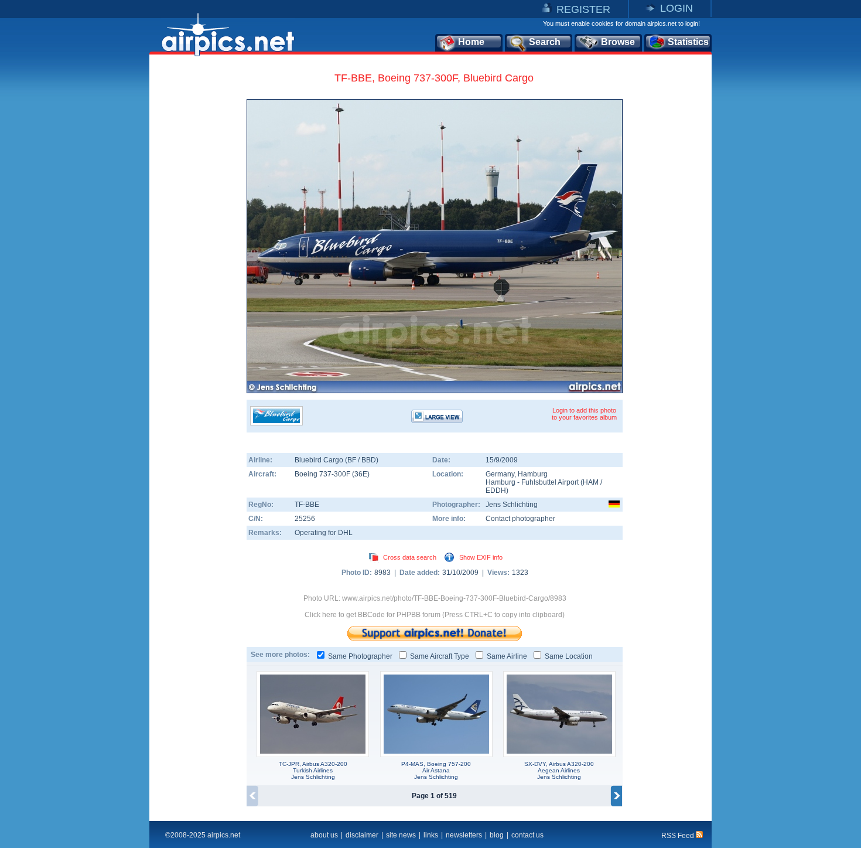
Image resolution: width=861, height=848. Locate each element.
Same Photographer (360, 656)
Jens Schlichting (512, 504)
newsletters (464, 835)
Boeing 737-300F (323, 474)
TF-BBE (307, 504)
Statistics (688, 42)
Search (545, 42)
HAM (591, 482)
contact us (527, 835)
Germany (500, 474)
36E (360, 474)
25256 (305, 519)
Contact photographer (520, 519)
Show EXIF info (481, 557)
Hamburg (533, 474)
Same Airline (507, 656)
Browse (618, 42)
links (430, 835)
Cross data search (409, 557)
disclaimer (362, 835)
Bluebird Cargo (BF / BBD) (336, 460)
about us (324, 835)
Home (471, 42)
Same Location (568, 656)
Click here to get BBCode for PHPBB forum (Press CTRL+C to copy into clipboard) (435, 615)
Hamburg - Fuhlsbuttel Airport (533, 482)
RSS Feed (678, 836)
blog (497, 835)
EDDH (496, 490)
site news (401, 835)
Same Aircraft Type (439, 656)
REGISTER (583, 9)
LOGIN (676, 8)
